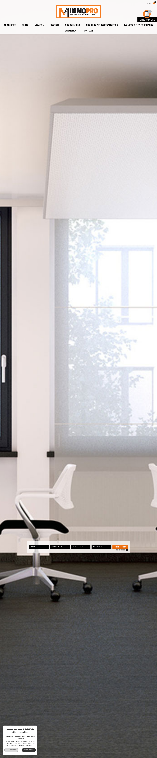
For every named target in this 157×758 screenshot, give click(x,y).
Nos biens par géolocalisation (102, 25)
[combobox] (39, 547)
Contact (88, 31)
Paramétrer (11, 750)
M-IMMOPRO (10, 25)
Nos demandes (72, 25)
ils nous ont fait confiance (138, 25)
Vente (25, 25)
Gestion (54, 25)
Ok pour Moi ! (29, 750)
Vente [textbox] (32, 547)
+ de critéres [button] (121, 550)
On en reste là (28, 728)
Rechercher (120, 547)
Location (39, 25)
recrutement (71, 31)
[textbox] (60, 547)
